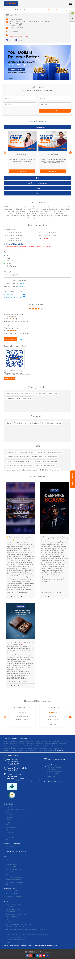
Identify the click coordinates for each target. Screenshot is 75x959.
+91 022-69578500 (13, 762)
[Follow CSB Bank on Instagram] (40, 955)
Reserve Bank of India (12, 916)
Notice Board (9, 814)
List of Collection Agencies (13, 904)
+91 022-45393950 (13, 764)
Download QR (9, 378)
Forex (7, 824)
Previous (5, 152)
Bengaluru (22, 286)
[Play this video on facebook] (20, 508)
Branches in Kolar (17, 748)
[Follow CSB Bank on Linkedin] (37, 955)
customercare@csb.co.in (56, 759)
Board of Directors (11, 862)
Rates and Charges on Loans (14, 896)
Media (7, 884)
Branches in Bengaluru (26, 741)
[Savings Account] (22, 150)
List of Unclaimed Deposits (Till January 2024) (19, 924)
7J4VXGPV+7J (8, 295)
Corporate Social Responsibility (15, 877)
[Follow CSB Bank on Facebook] (27, 955)
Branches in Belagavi (41, 741)
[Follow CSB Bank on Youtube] (44, 955)
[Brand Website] (47, 955)
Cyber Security (10, 837)
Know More (22, 171)
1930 (12, 770)
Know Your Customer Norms (14, 909)
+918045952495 (15, 31)
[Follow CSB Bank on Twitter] (34, 955)
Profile (8, 859)
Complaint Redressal (12, 807)
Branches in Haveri (29, 746)
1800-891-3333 (12, 778)
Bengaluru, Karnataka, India (13, 297)
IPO (7, 874)
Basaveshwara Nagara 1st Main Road (19, 398)
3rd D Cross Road (26, 394)
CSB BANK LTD (53, 707)
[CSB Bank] (11, 4)
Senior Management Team (13, 869)
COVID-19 (8, 829)
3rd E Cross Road (12, 394)
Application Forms (11, 817)
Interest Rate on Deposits (13, 893)
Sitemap (8, 812)
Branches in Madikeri (31, 748)
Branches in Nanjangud (47, 750)
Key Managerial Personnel (13, 867)
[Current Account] (52, 150)
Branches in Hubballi (43, 746)
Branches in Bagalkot (10, 741)
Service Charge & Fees (12, 891)
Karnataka (22, 283)
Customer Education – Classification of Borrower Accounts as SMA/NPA (27, 934)
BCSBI (7, 919)
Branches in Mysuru (32, 750)
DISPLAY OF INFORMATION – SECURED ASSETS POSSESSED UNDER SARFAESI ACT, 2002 (30, 945)
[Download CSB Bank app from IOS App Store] (72, 19)
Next (70, 152)
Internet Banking (11, 827)
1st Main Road (52, 394)
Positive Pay (9, 832)
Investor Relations (11, 872)
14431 (21, 778)
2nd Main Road (40, 394)
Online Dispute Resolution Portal (15, 937)
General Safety (10, 932)
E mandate (9, 835)
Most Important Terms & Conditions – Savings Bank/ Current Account (26, 929)
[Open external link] (72, 488)
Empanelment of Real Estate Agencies (17, 914)
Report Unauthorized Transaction (16, 809)
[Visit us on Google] (30, 955)
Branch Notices (10, 846)
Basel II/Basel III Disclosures (14, 882)
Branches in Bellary (55, 741)
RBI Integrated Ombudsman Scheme (16, 851)
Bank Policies (10, 906)
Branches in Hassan (16, 746)
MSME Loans (9, 840)
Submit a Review (10, 339)
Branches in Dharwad (50, 743)
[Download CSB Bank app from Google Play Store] (72, 15)
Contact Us (9, 822)
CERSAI (8, 942)
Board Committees (11, 864)
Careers (8, 819)
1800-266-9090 (12, 759)
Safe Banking (9, 921)
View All (21, 339)
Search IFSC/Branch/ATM (13, 879)
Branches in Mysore (18, 750)
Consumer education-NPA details (16, 939)
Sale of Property (10, 911)
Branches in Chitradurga (17, 743)
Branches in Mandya (46, 748)
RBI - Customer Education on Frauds (17, 927)
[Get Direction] (24, 297)
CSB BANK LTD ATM (22, 707)
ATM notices (9, 849)
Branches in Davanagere (34, 743)
